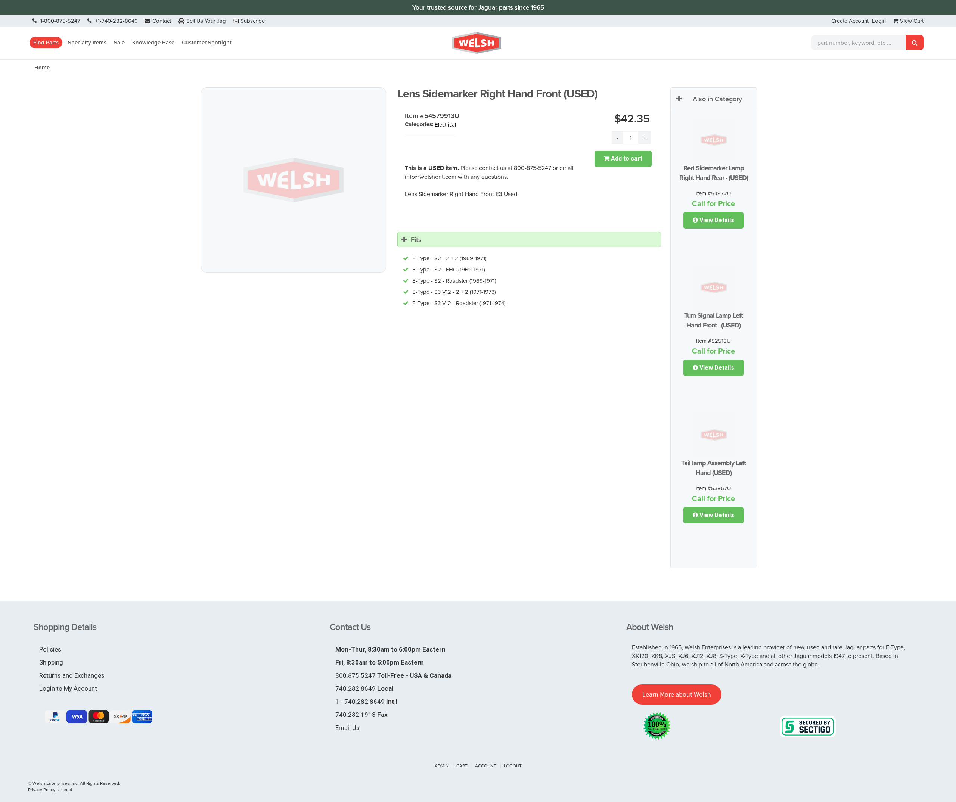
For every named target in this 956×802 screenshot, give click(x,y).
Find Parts (46, 42)
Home (42, 67)
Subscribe (252, 21)
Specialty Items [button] (87, 42)
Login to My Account (68, 688)
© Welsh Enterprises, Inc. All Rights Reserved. (74, 783)
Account (485, 765)
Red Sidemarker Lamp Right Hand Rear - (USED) (713, 173)
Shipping (51, 662)
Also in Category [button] (717, 98)
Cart (462, 765)
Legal (66, 789)
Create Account (850, 21)
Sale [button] (119, 42)
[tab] (529, 240)
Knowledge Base (153, 42)
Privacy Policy (41, 789)
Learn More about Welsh (676, 694)
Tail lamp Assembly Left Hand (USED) (713, 468)
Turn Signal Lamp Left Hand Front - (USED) (713, 320)
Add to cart (625, 158)
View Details (716, 220)
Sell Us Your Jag (206, 21)
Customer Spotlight (207, 42)
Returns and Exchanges (72, 675)
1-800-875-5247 (59, 21)
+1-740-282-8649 (116, 21)
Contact (161, 21)
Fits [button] (416, 239)
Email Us (347, 727)
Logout (513, 765)
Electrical (445, 124)
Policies (50, 649)
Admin (442, 765)
